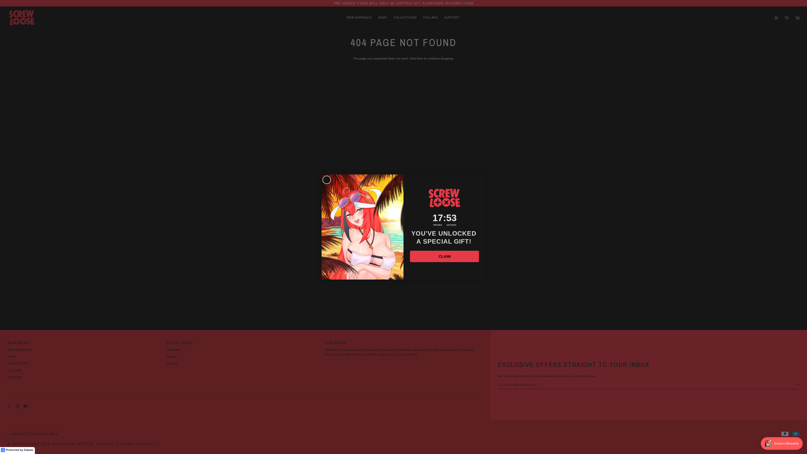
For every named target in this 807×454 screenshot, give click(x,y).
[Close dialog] (326, 179)
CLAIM (445, 256)
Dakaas (28, 449)
